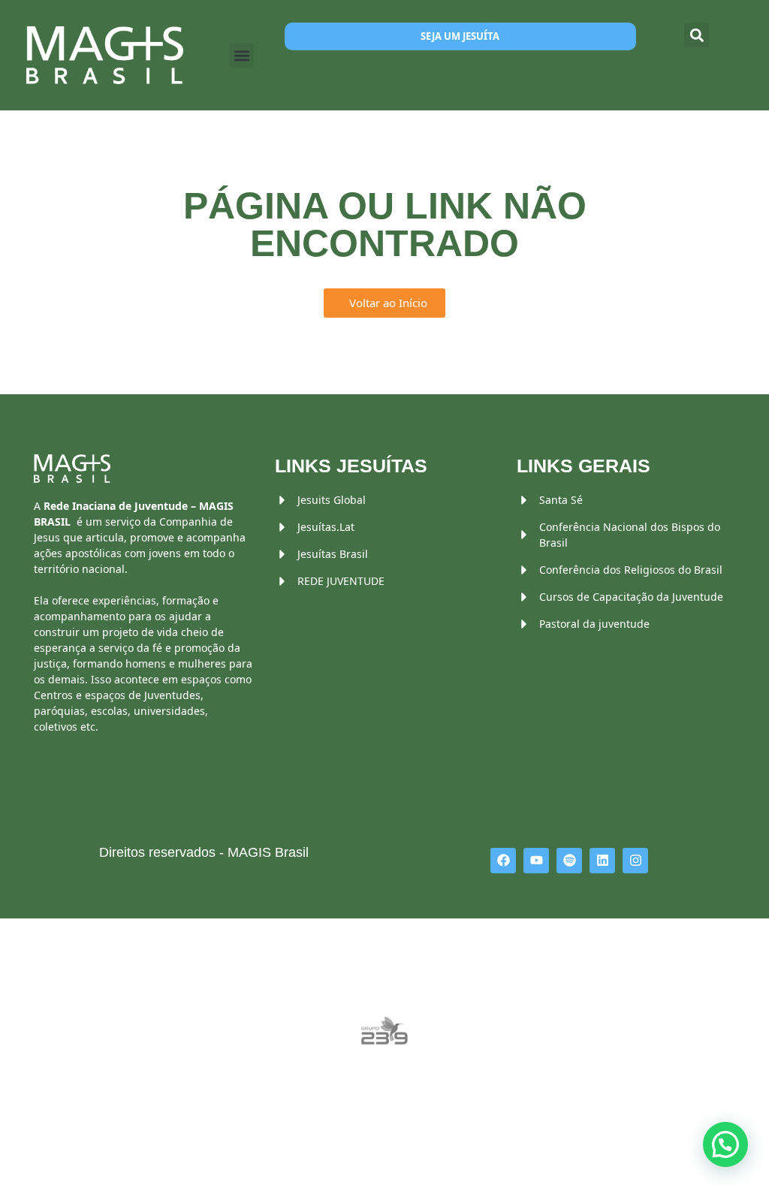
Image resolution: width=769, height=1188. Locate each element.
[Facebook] (503, 860)
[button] (241, 55)
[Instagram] (635, 860)
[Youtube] (536, 860)
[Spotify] (569, 860)
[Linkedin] (602, 860)
